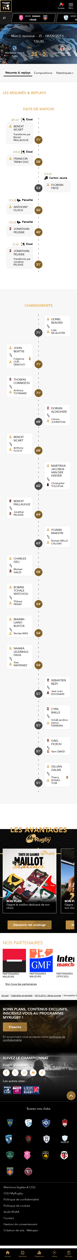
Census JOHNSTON (58, 420)
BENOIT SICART (19, 128)
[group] (33, 18)
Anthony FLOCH (18, 449)
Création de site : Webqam (21, 1230)
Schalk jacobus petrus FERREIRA (59, 722)
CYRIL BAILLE (55, 710)
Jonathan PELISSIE (18, 263)
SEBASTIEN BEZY (58, 682)
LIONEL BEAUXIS (57, 320)
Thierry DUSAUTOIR (56, 780)
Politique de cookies (17, 1205)
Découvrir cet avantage (29, 924)
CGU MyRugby (13, 1193)
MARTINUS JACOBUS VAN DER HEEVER (58, 470)
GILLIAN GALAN (56, 768)
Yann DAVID (58, 751)
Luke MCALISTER (58, 331)
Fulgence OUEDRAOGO (19, 361)
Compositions (43, 73)
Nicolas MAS (21, 633)
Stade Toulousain (62, 52)
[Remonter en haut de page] (71, 1095)
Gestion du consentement (20, 1224)
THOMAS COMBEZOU (22, 381)
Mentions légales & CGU (19, 1187)
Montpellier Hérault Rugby (14, 54)
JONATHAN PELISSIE (21, 230)
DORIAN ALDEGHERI (59, 410)
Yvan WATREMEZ (20, 664)
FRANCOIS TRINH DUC (21, 160)
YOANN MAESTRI (57, 531)
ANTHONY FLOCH (21, 208)
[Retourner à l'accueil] (6, 13)
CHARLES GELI (20, 560)
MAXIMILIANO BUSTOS (19, 622)
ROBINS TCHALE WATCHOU (21, 590)
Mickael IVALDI (18, 571)
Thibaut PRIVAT (18, 603)
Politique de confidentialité (21, 1199)
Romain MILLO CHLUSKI (59, 542)
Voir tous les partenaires (21, 983)
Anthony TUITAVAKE (20, 392)
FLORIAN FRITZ (57, 186)
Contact (9, 1218)
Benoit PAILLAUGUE (20, 138)
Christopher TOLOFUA (58, 485)
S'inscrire (15, 1027)
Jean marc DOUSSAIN (57, 692)
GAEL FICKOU (56, 742)
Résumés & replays (17, 72)
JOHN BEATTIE (19, 349)
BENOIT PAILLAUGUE (22, 502)
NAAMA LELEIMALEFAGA (21, 651)
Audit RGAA (11, 1212)
